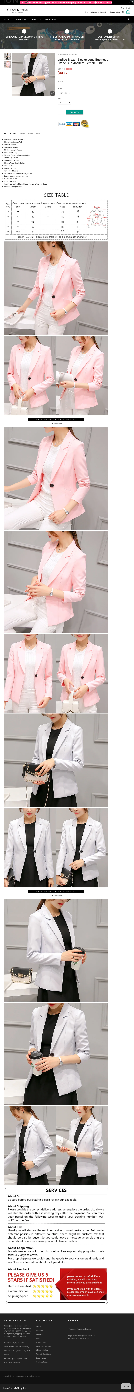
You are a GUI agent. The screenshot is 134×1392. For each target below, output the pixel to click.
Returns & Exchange (43, 1346)
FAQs (38, 1338)
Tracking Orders (42, 1362)
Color (60, 89)
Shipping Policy (42, 1350)
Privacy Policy (41, 1342)
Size (59, 98)
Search (38, 1327)
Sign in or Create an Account (95, 12)
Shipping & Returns (30, 133)
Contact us (40, 1334)
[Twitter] (124, 8)
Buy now (74, 112)
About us (39, 1330)
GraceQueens (70, 54)
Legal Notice (41, 1358)
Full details (10, 133)
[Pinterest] (126, 8)
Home (60, 54)
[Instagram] (129, 8)
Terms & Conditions (43, 1354)
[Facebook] (121, 8)
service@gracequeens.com (17, 1358)
